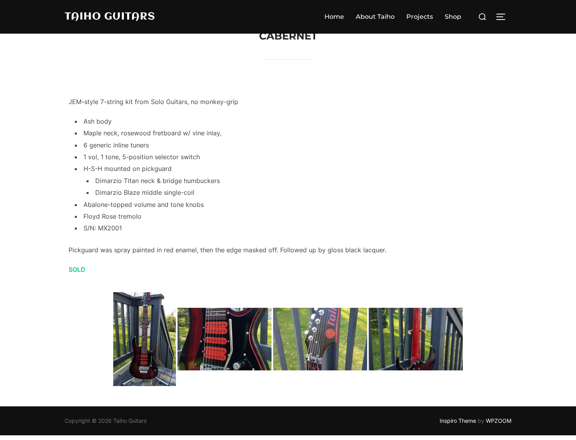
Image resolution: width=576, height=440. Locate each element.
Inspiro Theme (458, 420)
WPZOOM (498, 420)
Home (334, 16)
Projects (419, 16)
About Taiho (375, 16)
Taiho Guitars (110, 16)
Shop (453, 16)
